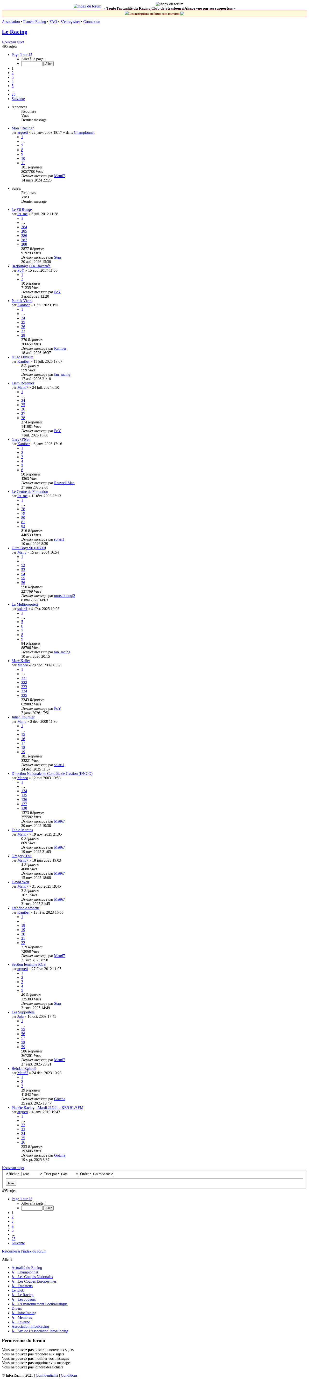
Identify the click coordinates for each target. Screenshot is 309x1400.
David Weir (20, 882)
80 (23, 518)
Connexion (91, 22)
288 (24, 244)
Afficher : (13, 1174)
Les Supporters (23, 1012)
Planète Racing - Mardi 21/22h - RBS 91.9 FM (47, 1107)
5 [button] (13, 86)
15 (23, 734)
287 (24, 240)
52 (23, 565)
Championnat (84, 132)
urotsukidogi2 (64, 596)
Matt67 (59, 176)
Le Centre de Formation (30, 491)
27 (23, 331)
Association (11, 22)
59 (23, 1047)
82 (23, 526)
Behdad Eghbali (24, 1068)
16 (23, 739)
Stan (57, 257)
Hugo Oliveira (23, 357)
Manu (21, 552)
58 (23, 1042)
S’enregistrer (70, 22)
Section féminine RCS (29, 964)
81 (23, 522)
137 (24, 804)
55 (23, 578)
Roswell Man (64, 483)
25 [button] (13, 94)
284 (24, 227)
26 (23, 327)
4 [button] (13, 81)
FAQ (53, 22)
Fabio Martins (22, 830)
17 (23, 743)
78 (23, 509)
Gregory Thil (22, 856)
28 (23, 335)
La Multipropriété (25, 604)
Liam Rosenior (23, 383)
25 (23, 322)
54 (23, 574)
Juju (20, 1016)
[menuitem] (47, 1375)
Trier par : (52, 1174)
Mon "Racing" (23, 128)
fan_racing (62, 374)
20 (23, 934)
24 (23, 318)
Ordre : (86, 1174)
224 (24, 691)
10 (23, 158)
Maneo (22, 665)
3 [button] (13, 77)
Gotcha (59, 1099)
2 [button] (13, 73)
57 (23, 1038)
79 (23, 513)
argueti (22, 132)
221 (24, 678)
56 (23, 583)
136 (24, 799)
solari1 (59, 539)
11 (23, 163)
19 (23, 752)
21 (23, 938)
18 (23, 747)
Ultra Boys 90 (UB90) (29, 548)
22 (23, 943)
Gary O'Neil (21, 439)
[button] (22, 55)
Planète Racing (34, 22)
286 (24, 236)
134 (24, 791)
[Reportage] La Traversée (31, 266)
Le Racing (14, 32)
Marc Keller (21, 661)
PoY (20, 270)
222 (24, 682)
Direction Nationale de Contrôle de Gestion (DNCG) (52, 773)
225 (24, 695)
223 (24, 687)
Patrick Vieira (22, 301)
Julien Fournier (23, 717)
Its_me (22, 214)
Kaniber (23, 305)
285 (24, 231)
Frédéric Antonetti (25, 908)
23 (23, 1129)
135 (24, 795)
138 (24, 808)
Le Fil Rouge (22, 210)
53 (23, 570)
